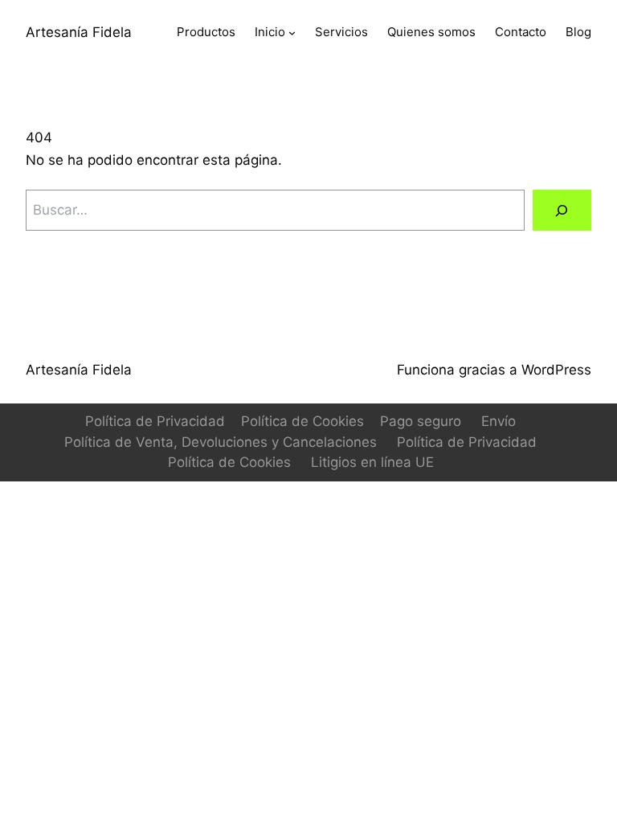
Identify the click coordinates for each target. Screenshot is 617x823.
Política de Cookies (302, 421)
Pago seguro (420, 421)
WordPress (556, 370)
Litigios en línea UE (372, 462)
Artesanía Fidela (79, 32)
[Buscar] (562, 210)
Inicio (270, 31)
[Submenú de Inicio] (292, 32)
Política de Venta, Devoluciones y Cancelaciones (220, 442)
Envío (498, 421)
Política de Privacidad (155, 421)
